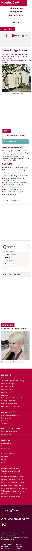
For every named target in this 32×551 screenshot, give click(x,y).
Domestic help (6, 418)
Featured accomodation (9, 403)
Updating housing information (11, 471)
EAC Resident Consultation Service (13, 491)
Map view (17, 274)
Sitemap (18, 548)
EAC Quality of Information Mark (12, 477)
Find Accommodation (16, 8)
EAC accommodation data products (13, 482)
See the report (9, 264)
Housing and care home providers (12, 398)
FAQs (3, 462)
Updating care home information (12, 479)
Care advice (5, 446)
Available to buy (6, 392)
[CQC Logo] (9, 248)
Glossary (4, 459)
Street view (7, 274)
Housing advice (6, 443)
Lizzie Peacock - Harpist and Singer (13, 362)
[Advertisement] (16, 112)
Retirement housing (8, 378)
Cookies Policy (5, 548)
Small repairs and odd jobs (10, 415)
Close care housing (7, 386)
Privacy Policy (4, 546)
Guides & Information (16, 15)
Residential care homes (9, 431)
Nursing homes (6, 434)
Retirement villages (8, 383)
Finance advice (6, 449)
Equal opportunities (21, 546)
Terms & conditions (6, 544)
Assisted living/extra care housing (12, 381)
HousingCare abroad (8, 401)
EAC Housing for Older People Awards (14, 488)
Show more (12, 160)
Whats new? (16, 22)
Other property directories (10, 406)
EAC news (4, 456)
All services (5, 423)
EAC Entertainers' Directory (10, 497)
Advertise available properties (11, 474)
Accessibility (19, 544)
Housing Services (16, 11)
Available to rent (6, 389)
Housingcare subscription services (12, 485)
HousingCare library (8, 454)
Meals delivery (6, 421)
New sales (4, 395)
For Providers (16, 19)
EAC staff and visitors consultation (12, 494)
